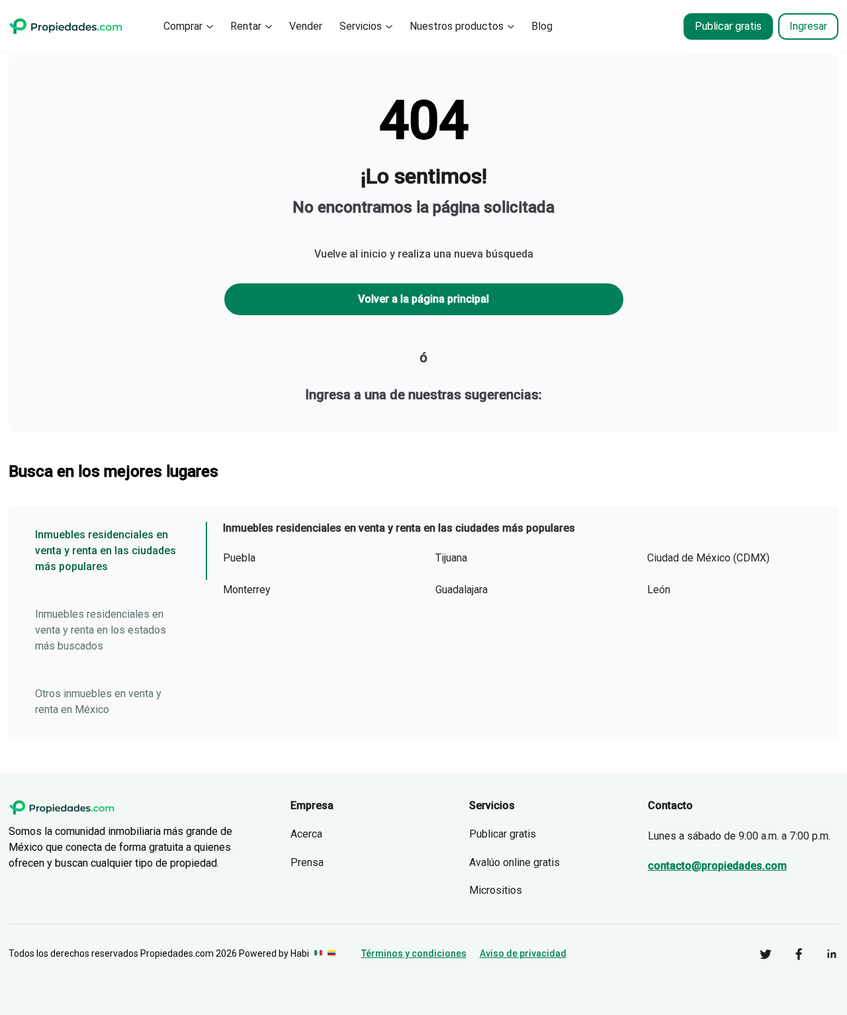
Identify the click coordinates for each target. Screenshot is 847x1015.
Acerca (306, 834)
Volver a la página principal (423, 299)
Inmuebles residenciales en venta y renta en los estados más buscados (100, 630)
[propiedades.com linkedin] (821, 953)
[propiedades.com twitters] (755, 953)
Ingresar (808, 26)
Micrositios (495, 890)
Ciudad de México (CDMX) (708, 558)
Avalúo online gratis (514, 862)
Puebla (239, 558)
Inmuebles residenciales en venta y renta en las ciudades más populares (105, 550)
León (658, 589)
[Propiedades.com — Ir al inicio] (65, 26)
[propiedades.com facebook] (788, 953)
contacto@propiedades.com (717, 865)
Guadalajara (461, 589)
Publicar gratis (728, 26)
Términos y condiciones (414, 953)
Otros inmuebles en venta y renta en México (98, 701)
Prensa (307, 862)
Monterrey (247, 589)
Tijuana (451, 558)
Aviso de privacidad (523, 953)
